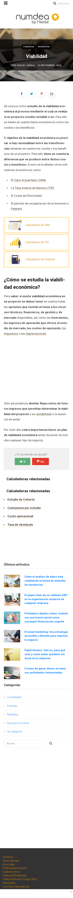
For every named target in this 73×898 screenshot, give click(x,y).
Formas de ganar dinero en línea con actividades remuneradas (45, 670)
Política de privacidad (14, 868)
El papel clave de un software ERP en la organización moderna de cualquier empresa (45, 599)
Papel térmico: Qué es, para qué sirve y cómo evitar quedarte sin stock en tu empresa (44, 654)
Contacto (8, 857)
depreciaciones (36, 333)
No (42, 461)
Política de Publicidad (14, 875)
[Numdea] (36, 18)
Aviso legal (9, 864)
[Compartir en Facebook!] (21, 93)
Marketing (12, 714)
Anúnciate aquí (11, 860)
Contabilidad (14, 697)
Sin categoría (14, 731)
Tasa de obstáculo (20, 524)
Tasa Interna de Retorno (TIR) (34, 188)
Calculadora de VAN (38, 225)
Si (24, 461)
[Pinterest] (41, 93)
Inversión (44, 47)
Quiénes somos (11, 871)
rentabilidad (44, 414)
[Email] (51, 93)
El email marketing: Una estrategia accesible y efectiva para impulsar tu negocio (46, 636)
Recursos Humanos (18, 723)
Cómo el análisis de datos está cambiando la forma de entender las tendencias (45, 580)
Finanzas (29, 47)
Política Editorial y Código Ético (20, 879)
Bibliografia (9, 882)
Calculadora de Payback (40, 259)
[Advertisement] (36, 368)
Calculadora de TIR (37, 242)
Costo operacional (20, 516)
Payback (16, 208)
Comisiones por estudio (24, 508)
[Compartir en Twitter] (31, 93)
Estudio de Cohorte (21, 499)
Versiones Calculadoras (16, 886)
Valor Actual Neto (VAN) (30, 180)
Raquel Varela (26, 65)
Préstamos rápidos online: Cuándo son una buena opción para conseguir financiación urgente (46, 617)
